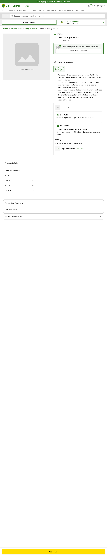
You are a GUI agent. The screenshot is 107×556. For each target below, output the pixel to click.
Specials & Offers (65, 10)
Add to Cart (53, 552)
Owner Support (22, 10)
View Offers (66, 2)
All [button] (3, 16)
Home (5, 29)
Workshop (50, 10)
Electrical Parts (16, 29)
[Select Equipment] (58, 47)
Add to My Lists (43, 34)
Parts (11, 10)
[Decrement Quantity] (57, 107)
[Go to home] (11, 5)
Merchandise (37, 10)
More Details (80, 154)
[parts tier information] (55, 62)
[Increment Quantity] (68, 107)
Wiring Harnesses (30, 29)
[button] (29, 22)
